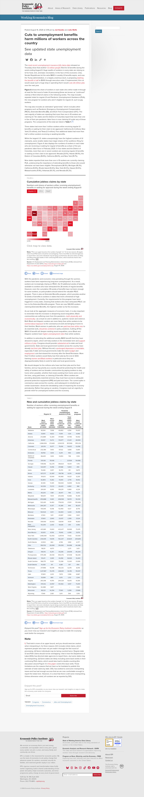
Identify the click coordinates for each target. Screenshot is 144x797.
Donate (119, 8)
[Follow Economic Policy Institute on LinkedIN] (76, 768)
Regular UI (32, 191)
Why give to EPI (110, 737)
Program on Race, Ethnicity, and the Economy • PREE (82, 756)
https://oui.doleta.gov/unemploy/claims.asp (40, 266)
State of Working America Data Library (77, 741)
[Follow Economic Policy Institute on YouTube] (93, 768)
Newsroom (109, 758)
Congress (35, 702)
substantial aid (63, 343)
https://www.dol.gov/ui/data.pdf (54, 264)
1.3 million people (54, 68)
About (50, 8)
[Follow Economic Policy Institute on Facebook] (89, 768)
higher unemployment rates (53, 334)
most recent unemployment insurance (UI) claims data (49, 65)
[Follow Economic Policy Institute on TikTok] (85, 768)
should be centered (47, 329)
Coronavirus (46, 702)
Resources (101, 8)
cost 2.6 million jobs (77, 83)
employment (30, 353)
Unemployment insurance (35, 706)
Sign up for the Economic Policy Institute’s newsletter (60, 628)
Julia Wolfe (72, 30)
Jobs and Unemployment (62, 702)
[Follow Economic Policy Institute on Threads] (72, 768)
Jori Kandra (59, 30)
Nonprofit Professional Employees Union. (112, 771)
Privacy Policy (45, 788)
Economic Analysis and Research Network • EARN (81, 748)
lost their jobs (36, 348)
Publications (90, 8)
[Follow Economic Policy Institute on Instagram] (80, 768)
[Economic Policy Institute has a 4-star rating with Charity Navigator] (118, 743)
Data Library (78, 8)
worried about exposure (34, 324)
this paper (52, 664)
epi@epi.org (40, 781)
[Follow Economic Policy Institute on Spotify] (98, 768)
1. (25, 643)
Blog (110, 8)
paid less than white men (73, 326)
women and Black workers (42, 358)
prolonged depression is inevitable (70, 348)
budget (72, 351)
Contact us (109, 760)
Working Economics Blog (37, 17)
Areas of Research (62, 8)
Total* (48, 191)
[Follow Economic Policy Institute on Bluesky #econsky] (67, 768)
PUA (41, 191)
